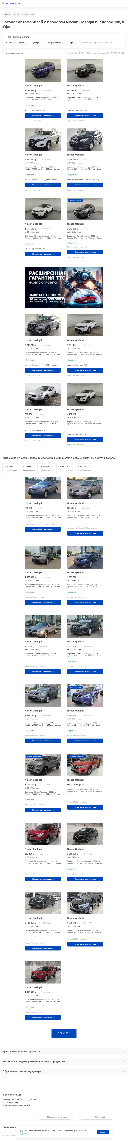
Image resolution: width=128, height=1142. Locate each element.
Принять (103, 1132)
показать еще (64, 1035)
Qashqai (35, 43)
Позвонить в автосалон (43, 116)
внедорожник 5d (54, 43)
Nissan (21, 43)
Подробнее (23, 1134)
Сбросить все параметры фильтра (96, 43)
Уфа (71, 43)
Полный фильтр (21, 37)
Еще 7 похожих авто (75, 121)
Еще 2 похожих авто (33, 121)
